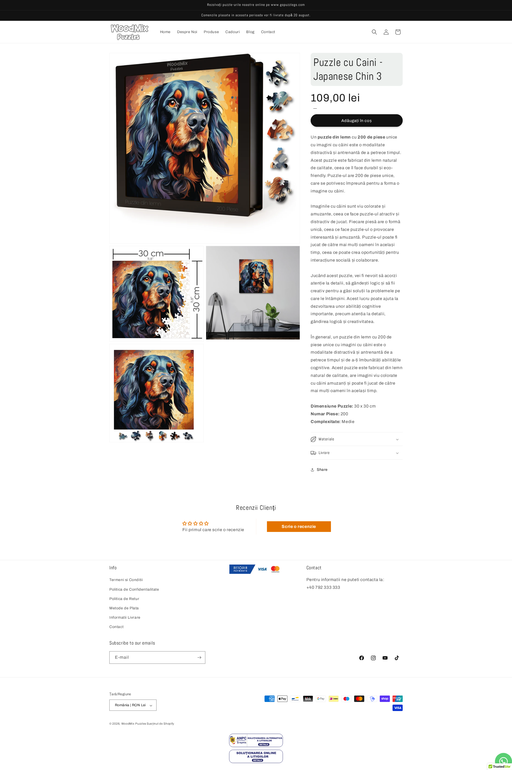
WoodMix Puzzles (134, 723)
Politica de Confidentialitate (134, 589)
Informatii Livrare (125, 617)
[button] (374, 32)
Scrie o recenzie (299, 526)
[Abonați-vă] (199, 657)
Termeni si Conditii (126, 580)
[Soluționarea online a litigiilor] (256, 761)
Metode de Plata (124, 608)
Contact (116, 627)
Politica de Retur (124, 599)
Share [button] (322, 470)
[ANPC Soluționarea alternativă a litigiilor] (256, 745)
